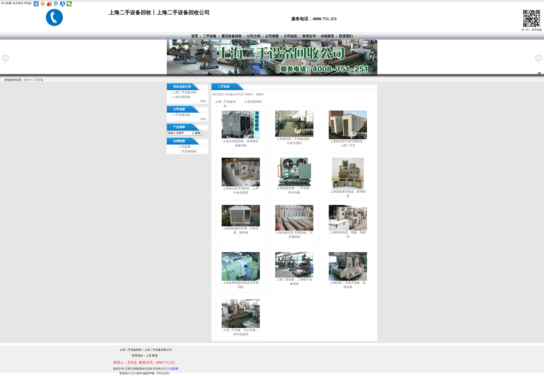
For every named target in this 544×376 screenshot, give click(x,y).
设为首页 (18, 3)
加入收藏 (6, 3)
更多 (202, 101)
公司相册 (272, 36)
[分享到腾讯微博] (56, 3)
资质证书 (309, 36)
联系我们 (346, 36)
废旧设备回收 (231, 36)
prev (5, 58)
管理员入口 (126, 373)
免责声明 (148, 373)
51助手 (138, 373)
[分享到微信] (69, 3)
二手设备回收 (182, 114)
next (539, 58)
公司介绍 (253, 36)
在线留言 (327, 36)
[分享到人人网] (62, 3)
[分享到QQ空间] (42, 3)
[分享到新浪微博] (49, 3)
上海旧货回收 (182, 97)
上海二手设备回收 (185, 92)
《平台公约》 (163, 373)
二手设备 (210, 36)
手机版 (27, 3)
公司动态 (290, 36)
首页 (194, 36)
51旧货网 (185, 146)
